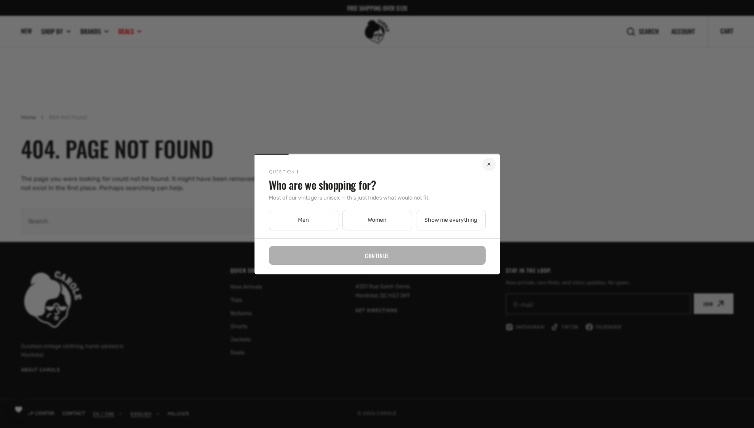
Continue (377, 255)
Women (377, 220)
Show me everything (450, 220)
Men (303, 220)
